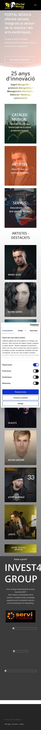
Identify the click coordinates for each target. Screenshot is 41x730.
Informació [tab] (33, 330)
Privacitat (15, 724)
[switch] (36, 371)
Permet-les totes (20, 392)
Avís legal (8, 724)
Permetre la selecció (21, 398)
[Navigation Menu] (35, 5)
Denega (20, 403)
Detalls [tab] (20, 330)
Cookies (21, 724)
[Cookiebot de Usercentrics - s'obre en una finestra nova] (30, 325)
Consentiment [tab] (7, 330)
